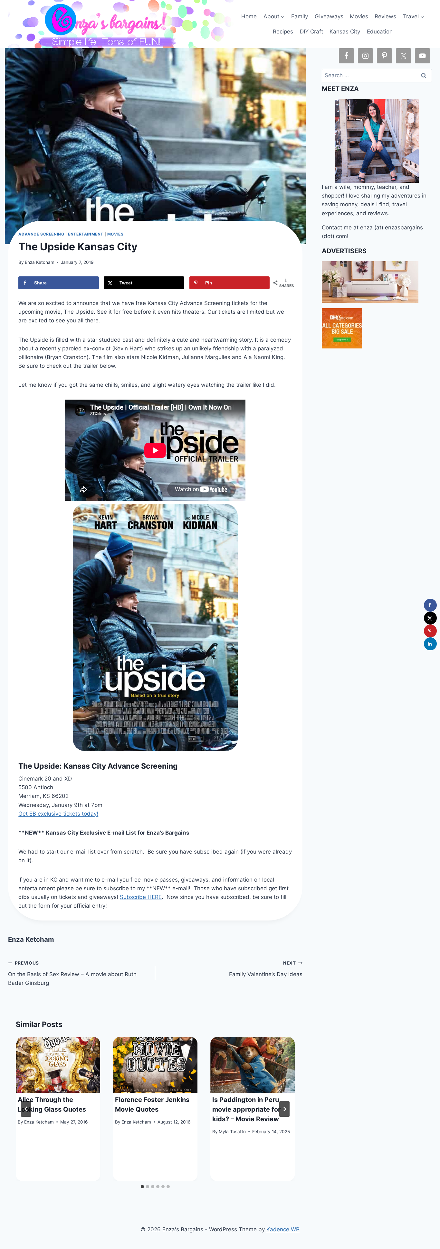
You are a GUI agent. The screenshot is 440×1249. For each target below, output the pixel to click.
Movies (359, 16)
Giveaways (329, 16)
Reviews (385, 16)
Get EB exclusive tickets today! (58, 813)
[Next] (284, 1109)
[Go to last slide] (26, 1109)
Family (299, 16)
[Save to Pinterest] (430, 630)
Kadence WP (283, 1229)
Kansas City (345, 31)
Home (249, 16)
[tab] (142, 1186)
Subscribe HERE (141, 897)
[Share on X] (430, 618)
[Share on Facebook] (430, 605)
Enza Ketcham (39, 262)
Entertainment (85, 234)
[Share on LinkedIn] (430, 643)
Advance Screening (41, 234)
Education (380, 31)
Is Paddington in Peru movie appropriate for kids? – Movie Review (246, 1109)
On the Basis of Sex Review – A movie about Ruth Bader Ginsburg (72, 973)
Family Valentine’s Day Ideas (265, 968)
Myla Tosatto (232, 1131)
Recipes (283, 31)
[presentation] (58, 1065)
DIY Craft (311, 31)
